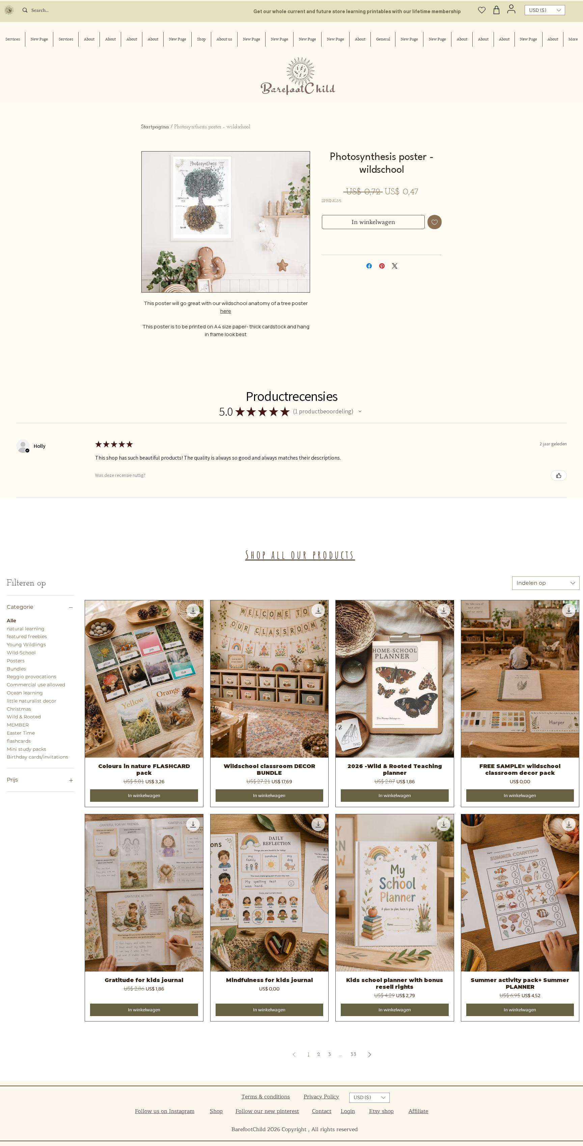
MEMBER (18, 725)
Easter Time (21, 733)
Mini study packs (26, 749)
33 (353, 1054)
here (225, 311)
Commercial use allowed (36, 685)
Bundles (16, 669)
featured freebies (27, 636)
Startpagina (155, 127)
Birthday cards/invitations (37, 757)
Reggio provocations (31, 677)
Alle (11, 621)
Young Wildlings (26, 645)
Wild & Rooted (24, 717)
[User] (511, 9)
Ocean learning (25, 693)
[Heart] (482, 10)
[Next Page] (370, 1054)
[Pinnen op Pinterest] (382, 266)
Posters (16, 661)
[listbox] (545, 10)
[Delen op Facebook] (369, 266)
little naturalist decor (31, 701)
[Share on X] (395, 266)
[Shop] (496, 10)
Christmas (19, 709)
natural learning (26, 629)
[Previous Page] (294, 1054)
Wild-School (21, 653)
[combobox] (546, 583)
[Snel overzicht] (144, 679)
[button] (545, 10)
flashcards (19, 741)
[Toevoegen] (434, 222)
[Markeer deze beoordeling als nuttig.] (559, 475)
